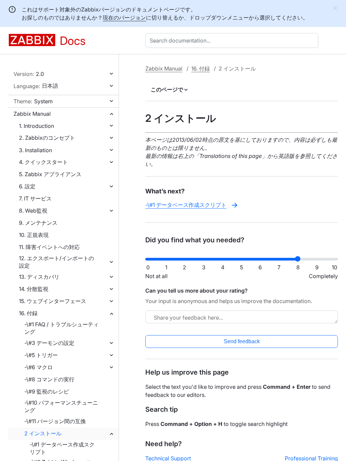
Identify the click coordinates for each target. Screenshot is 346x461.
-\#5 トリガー (41, 355)
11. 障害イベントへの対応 (49, 247)
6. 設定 (27, 186)
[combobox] (233, 40)
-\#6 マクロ (38, 367)
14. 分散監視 (33, 289)
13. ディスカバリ (39, 276)
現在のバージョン (124, 17)
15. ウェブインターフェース (52, 301)
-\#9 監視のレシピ (46, 391)
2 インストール (42, 433)
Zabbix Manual (32, 113)
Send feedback (242, 341)
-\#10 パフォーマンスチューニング (61, 406)
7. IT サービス (35, 198)
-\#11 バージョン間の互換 (55, 421)
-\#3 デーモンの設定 (49, 343)
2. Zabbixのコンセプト (47, 137)
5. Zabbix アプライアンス (50, 174)
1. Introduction (36, 126)
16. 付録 (28, 313)
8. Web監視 (33, 210)
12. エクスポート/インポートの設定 (56, 262)
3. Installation (35, 150)
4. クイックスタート (43, 162)
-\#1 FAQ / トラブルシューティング (61, 328)
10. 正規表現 (34, 235)
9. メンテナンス (38, 222)
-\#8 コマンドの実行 (49, 379)
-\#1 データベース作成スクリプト (62, 448)
